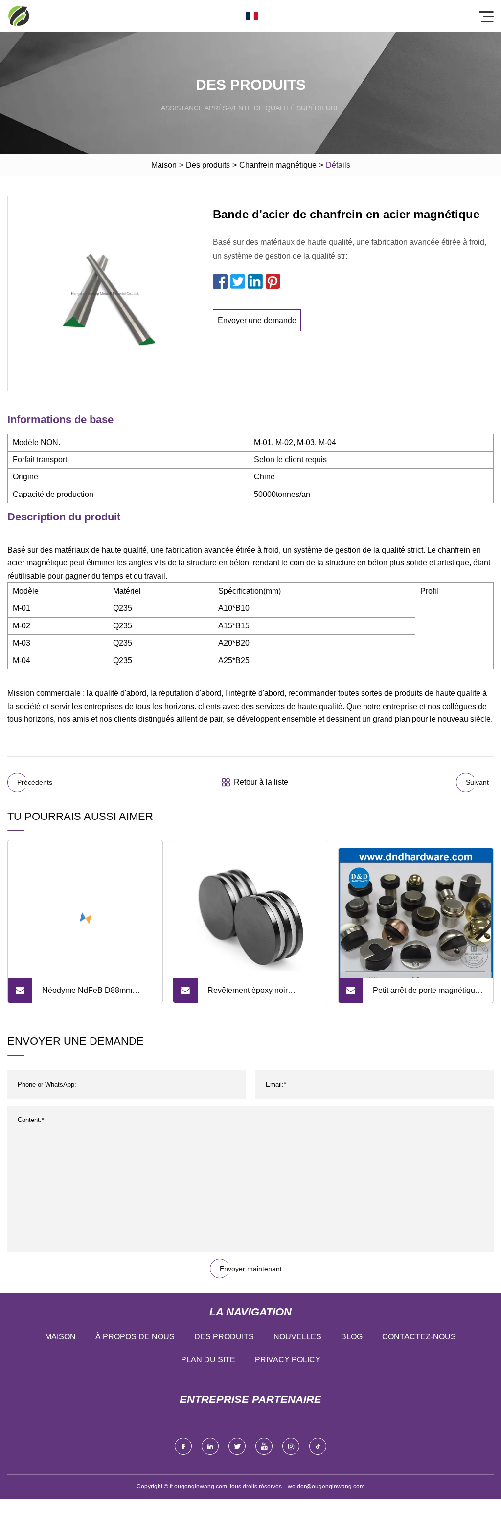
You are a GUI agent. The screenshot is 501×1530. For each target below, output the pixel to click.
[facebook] (183, 1446)
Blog (352, 1337)
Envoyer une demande (257, 320)
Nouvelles (297, 1337)
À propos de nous (135, 1337)
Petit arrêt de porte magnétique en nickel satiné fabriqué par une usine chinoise (426, 994)
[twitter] (237, 1446)
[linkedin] (210, 1446)
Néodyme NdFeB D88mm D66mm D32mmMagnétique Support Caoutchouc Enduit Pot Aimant (97, 994)
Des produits (208, 165)
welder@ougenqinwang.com (326, 1486)
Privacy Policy (287, 1360)
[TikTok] (317, 1446)
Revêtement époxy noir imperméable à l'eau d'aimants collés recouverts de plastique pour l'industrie (260, 994)
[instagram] (290, 1446)
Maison (164, 165)
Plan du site (208, 1360)
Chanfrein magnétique (278, 165)
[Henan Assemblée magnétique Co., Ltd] (18, 16)
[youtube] (264, 1446)
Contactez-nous (419, 1337)
